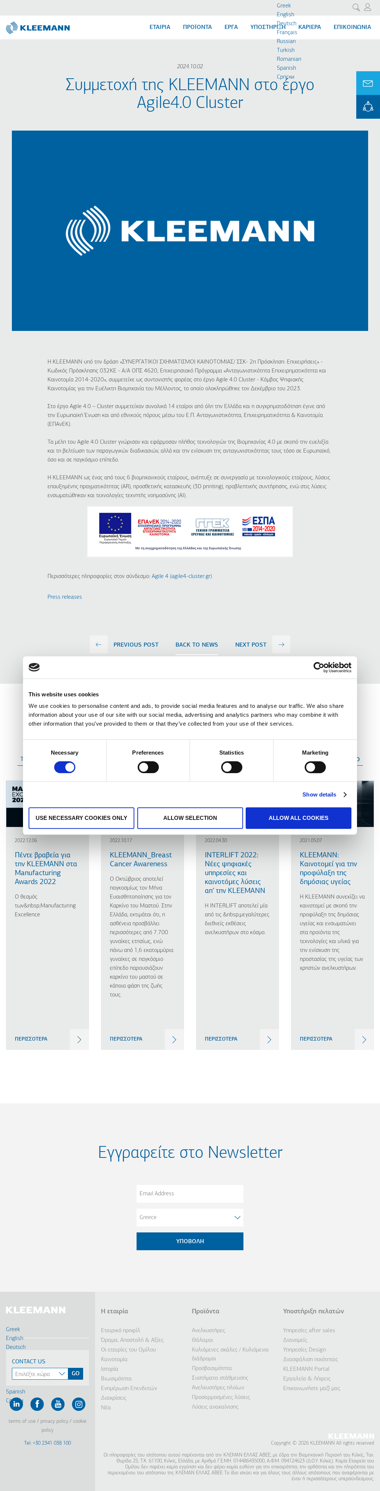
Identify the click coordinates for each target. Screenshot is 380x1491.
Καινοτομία (114, 1360)
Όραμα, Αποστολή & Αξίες (132, 1340)
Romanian (289, 59)
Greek (284, 6)
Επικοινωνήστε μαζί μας (311, 1389)
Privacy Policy (54, 1421)
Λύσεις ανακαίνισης (215, 1407)
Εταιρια (160, 27)
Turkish (286, 50)
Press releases (65, 597)
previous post (136, 645)
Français (287, 33)
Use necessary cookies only (81, 818)
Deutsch (287, 24)
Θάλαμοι (202, 1340)
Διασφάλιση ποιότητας (310, 1360)
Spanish (286, 68)
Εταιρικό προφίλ (120, 1331)
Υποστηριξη (268, 27)
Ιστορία (109, 1369)
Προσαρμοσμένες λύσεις (221, 1397)
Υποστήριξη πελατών (313, 1311)
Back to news (197, 645)
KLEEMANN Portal (368, 107)
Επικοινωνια (352, 27)
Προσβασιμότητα (212, 1369)
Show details (319, 794)
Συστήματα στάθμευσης (220, 1378)
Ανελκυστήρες (208, 1331)
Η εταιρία (114, 1311)
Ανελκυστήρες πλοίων (218, 1388)
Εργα (231, 27)
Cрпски (285, 77)
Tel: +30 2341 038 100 (47, 1443)
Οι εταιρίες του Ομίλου (128, 1350)
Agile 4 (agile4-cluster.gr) (182, 576)
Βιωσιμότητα (116, 1379)
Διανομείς (295, 1340)
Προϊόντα (205, 1311)
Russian (286, 42)
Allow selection (190, 818)
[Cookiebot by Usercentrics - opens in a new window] (318, 667)
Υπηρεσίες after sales (309, 1331)
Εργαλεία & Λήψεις (307, 1379)
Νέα (106, 1408)
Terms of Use (22, 1421)
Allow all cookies (298, 818)
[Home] (38, 25)
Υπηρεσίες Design (304, 1350)
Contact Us (28, 1362)
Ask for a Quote (368, 83)
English (285, 15)
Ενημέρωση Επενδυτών (129, 1389)
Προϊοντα (197, 27)
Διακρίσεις (114, 1398)
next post (250, 645)
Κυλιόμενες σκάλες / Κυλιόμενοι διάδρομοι (230, 1354)
